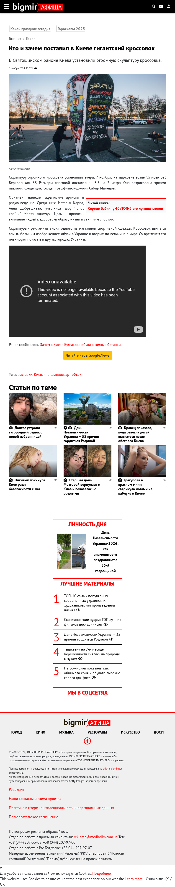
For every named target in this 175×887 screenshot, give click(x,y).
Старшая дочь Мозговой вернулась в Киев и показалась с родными (82, 486)
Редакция (16, 789)
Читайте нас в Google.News (87, 355)
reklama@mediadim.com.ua (96, 837)
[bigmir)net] (26, 6)
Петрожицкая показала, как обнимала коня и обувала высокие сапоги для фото (92, 673)
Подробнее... (102, 873)
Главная (15, 38)
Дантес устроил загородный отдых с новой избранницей (25, 432)
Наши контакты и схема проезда (35, 798)
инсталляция (54, 374)
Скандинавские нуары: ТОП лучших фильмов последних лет (92, 622)
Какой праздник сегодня (30, 28)
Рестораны (97, 732)
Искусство (130, 732)
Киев (38, 374)
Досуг (159, 732)
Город (31, 38)
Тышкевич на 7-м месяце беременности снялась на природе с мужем (92, 654)
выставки (25, 374)
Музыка (66, 732)
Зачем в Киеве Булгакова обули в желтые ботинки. (80, 344)
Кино (40, 732)
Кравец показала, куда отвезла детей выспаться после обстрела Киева (135, 434)
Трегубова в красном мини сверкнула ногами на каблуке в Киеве (135, 486)
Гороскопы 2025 (71, 28)
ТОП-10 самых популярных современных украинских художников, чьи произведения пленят (89, 603)
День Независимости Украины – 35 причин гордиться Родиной (81, 434)
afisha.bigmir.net (112, 768)
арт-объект (74, 374)
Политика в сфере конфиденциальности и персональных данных (61, 807)
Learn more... (135, 879)
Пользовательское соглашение (33, 816)
